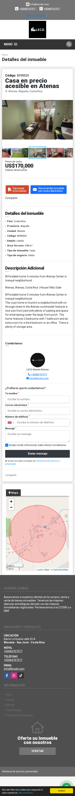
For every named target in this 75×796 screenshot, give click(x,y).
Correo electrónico (17, 405)
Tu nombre (12, 393)
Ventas (10, 699)
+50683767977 (27, 8)
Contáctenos (13, 710)
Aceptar (61, 790)
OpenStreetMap (60, 569)
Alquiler (10, 704)
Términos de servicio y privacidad (20, 771)
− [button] (11, 507)
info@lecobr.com (39, 378)
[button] (69, 97)
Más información (26, 792)
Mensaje (10, 428)
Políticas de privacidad (19, 715)
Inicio (5, 55)
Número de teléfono (17, 416)
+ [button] (11, 501)
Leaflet (40, 569)
